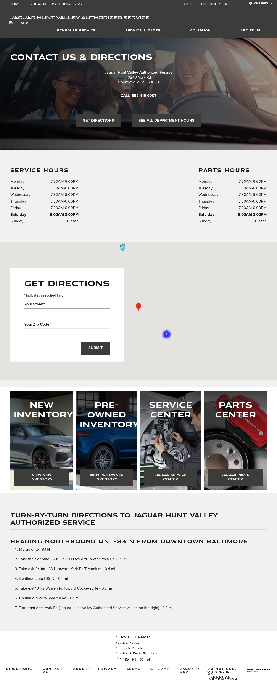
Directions (19, 669)
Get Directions (98, 120)
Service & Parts (143, 30)
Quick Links (258, 3)
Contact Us (52, 670)
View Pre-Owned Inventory (107, 477)
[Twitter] (141, 659)
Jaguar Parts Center (235, 477)
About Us (250, 30)
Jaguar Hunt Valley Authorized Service (93, 608)
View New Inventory (42, 477)
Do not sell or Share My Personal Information (222, 674)
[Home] (17, 30)
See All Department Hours (166, 120)
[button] (166, 334)
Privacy (107, 669)
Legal (133, 669)
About (80, 669)
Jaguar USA (188, 670)
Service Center (128, 643)
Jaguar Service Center (171, 477)
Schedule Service (76, 30)
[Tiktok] (149, 659)
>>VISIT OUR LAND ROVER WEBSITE (207, 4)
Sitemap (160, 669)
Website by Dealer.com (259, 670)
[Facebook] (127, 659)
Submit (95, 348)
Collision (200, 30)
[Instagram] (134, 659)
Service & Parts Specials (137, 653)
